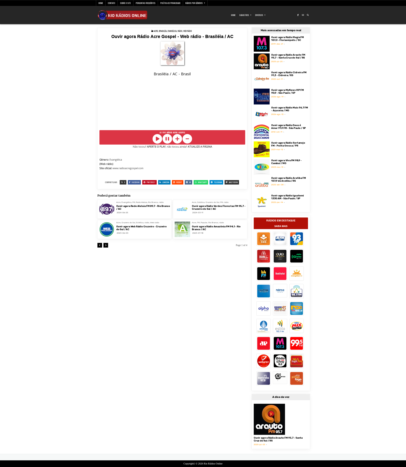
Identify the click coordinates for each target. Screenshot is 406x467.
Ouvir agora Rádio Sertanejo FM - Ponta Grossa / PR (288, 144)
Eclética (140, 222)
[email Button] (303, 15)
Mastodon (233, 182)
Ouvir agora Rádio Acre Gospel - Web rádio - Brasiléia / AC (172, 36)
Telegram (217, 182)
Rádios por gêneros (194, 3)
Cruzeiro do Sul (212, 202)
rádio (180, 30)
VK (190, 182)
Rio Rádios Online (213, 463)
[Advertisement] (172, 103)
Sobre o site (125, 3)
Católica (201, 202)
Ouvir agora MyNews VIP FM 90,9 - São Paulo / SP (287, 91)
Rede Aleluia (141, 202)
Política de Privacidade (170, 3)
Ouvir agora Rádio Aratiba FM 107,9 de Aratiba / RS (288, 179)
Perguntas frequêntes (145, 3)
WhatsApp (202, 182)
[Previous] (99, 245)
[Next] (105, 245)
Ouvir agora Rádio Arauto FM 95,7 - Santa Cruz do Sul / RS (288, 56)
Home (100, 3)
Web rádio (187, 30)
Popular (204, 222)
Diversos (259, 15)
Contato (111, 3)
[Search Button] (308, 15)
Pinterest (150, 182)
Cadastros (244, 15)
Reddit (179, 182)
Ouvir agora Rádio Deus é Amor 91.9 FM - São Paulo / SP (288, 127)
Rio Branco (153, 202)
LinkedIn (165, 182)
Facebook (135, 182)
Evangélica (172, 30)
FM (133, 202)
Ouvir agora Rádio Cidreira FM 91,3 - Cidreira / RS (289, 74)
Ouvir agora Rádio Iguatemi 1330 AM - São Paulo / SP (287, 197)
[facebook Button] (298, 15)
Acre (156, 30)
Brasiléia (163, 30)
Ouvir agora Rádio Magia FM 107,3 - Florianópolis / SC (287, 39)
